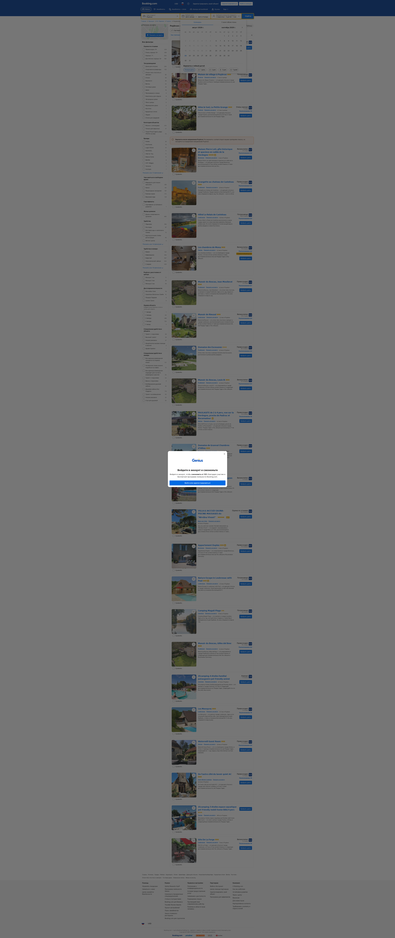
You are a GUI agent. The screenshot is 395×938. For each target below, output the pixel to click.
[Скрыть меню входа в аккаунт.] (224, 454)
